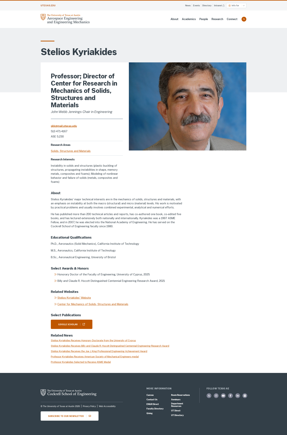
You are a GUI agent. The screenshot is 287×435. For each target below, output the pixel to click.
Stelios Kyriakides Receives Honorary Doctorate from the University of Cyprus (93, 340)
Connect (232, 19)
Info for (235, 5)
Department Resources (177, 404)
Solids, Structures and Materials (71, 151)
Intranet (218, 5)
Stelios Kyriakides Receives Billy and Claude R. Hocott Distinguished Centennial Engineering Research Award (110, 345)
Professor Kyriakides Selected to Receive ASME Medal (81, 362)
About (174, 19)
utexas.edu (48, 5)
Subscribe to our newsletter (66, 416)
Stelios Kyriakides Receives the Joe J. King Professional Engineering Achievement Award (99, 351)
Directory (207, 5)
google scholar (68, 324)
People (203, 19)
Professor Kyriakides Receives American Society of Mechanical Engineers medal (95, 356)
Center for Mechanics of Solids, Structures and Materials (92, 304)
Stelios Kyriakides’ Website (74, 297)
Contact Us (151, 399)
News (188, 5)
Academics (189, 19)
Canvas (150, 395)
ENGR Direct (152, 404)
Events (196, 5)
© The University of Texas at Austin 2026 (60, 406)
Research (217, 19)
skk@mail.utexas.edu (64, 126)
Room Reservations (180, 395)
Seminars (175, 399)
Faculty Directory (155, 408)
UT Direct (175, 410)
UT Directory (177, 415)
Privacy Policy (89, 406)
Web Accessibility (107, 406)
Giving (149, 413)
